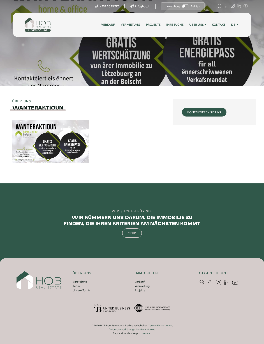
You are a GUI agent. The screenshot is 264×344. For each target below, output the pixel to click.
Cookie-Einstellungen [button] (160, 325)
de (233, 24)
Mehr (132, 233)
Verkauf (108, 24)
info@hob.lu (142, 6)
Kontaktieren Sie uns (204, 112)
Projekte (153, 24)
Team (76, 286)
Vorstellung (80, 281)
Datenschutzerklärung (121, 329)
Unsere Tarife (81, 290)
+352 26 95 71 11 (109, 6)
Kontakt (218, 24)
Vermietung (130, 24)
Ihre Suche (175, 24)
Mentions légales (145, 329)
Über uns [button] (196, 24)
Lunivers (145, 333)
